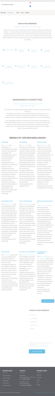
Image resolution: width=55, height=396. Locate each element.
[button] (47, 301)
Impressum (40, 392)
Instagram (52, 392)
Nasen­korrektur (33, 55)
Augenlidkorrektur (8, 204)
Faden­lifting (21, 55)
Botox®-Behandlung (27, 204)
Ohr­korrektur (34, 71)
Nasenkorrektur (44, 145)
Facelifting (8, 53)
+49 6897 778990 (26, 378)
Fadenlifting (25, 145)
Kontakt (35, 392)
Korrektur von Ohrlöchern (28, 255)
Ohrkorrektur (7, 255)
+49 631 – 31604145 (26, 385)
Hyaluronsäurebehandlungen (44, 205)
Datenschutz (45, 345)
